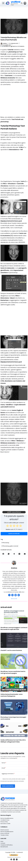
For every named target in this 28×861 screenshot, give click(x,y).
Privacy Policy (4, 822)
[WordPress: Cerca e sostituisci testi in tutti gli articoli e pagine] (14, 661)
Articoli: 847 (14, 598)
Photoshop (5, 542)
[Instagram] (17, 859)
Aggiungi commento (8, 773)
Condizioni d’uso (5, 820)
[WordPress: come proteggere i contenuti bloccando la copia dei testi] (14, 617)
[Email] (24, 554)
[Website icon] (12, 595)
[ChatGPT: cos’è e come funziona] (14, 640)
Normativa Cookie (5, 823)
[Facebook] (3, 554)
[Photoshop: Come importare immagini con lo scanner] (14, 707)
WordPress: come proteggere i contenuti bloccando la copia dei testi (14, 628)
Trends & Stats (5, 835)
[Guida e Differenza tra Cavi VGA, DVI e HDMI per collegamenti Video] (14, 730)
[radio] (7, 526)
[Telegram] (14, 554)
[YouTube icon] (19, 595)
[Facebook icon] (9, 595)
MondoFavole (4, 847)
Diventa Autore (5, 830)
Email (4, 768)
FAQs (2, 841)
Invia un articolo (5, 833)
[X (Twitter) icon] (15, 595)
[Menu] (3, 3)
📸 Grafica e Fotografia (17, 46)
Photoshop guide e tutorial (10, 546)
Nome (4, 763)
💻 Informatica (6, 46)
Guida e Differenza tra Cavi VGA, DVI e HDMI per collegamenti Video (13, 741)
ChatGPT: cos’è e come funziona (11, 650)
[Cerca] (21, 3)
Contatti (3, 843)
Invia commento (7, 786)
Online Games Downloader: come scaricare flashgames (11, 695)
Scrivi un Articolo (14, 534)
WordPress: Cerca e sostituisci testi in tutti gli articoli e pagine (13, 672)
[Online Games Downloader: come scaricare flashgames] (14, 684)
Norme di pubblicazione (7, 818)
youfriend (15, 1)
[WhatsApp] (8, 554)
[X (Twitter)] (19, 554)
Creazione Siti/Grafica (7, 845)
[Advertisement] (14, 11)
